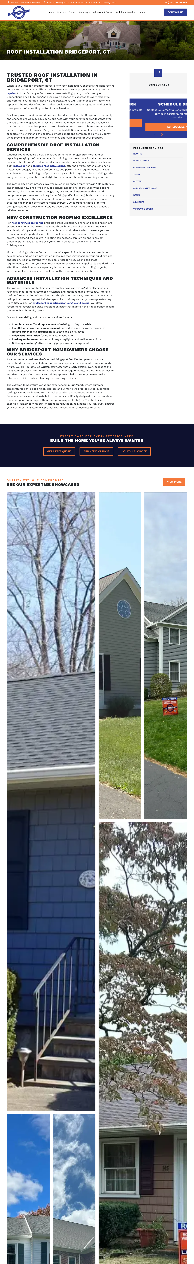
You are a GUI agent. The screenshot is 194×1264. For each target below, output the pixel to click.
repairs (11, 93)
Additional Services (126, 12)
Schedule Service (134, 451)
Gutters (137, 181)
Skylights (138, 202)
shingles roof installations (49, 165)
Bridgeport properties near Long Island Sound (61, 303)
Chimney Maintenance (145, 188)
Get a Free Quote (59, 451)
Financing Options (96, 451)
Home (51, 12)
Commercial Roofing (144, 168)
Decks (136, 195)
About (143, 12)
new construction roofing (27, 222)
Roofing (61, 12)
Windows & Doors (102, 12)
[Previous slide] (155, 134)
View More (174, 481)
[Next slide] (162, 134)
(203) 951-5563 (177, 2)
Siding (72, 12)
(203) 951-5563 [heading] (158, 84)
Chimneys (84, 12)
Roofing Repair (141, 161)
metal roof (20, 165)
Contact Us (175, 12)
